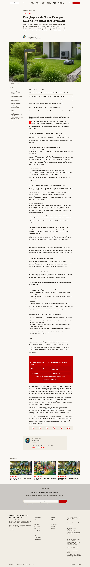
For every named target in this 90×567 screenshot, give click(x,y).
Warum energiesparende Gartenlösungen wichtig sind (16, 96)
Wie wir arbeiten (54, 524)
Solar (35, 535)
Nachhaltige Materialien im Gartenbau (16, 110)
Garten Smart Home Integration (47, 399)
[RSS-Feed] (10, 530)
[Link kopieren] (68, 428)
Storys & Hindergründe (61, 3)
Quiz (51, 522)
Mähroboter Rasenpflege (59, 418)
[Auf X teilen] (40, 428)
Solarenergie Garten (50, 408)
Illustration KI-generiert (14, 83)
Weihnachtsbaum (37, 539)
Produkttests (23, 2)
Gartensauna (36, 519)
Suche (69, 2)
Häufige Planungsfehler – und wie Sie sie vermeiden (17, 118)
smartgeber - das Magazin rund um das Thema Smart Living (19, 516)
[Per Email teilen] (61, 428)
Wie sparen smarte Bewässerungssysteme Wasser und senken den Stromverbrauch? (50, 110)
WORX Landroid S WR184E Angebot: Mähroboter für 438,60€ (45, 478)
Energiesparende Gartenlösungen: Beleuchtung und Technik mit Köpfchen (17, 91)
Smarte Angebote (49, 3)
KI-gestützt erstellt (38, 38)
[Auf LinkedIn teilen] (54, 428)
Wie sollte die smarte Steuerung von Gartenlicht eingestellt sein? (45, 107)
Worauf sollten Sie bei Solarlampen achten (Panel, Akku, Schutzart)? (45, 100)
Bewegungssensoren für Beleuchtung (58, 368)
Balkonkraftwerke (37, 517)
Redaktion (53, 517)
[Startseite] (14, 3)
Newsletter (76, 2)
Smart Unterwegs (38, 3)
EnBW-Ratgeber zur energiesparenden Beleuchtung (59, 159)
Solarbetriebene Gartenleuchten (39, 368)
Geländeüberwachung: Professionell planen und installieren (68, 478)
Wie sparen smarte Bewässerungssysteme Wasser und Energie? (15, 106)
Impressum (53, 528)
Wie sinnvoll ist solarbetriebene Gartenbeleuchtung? (15, 99)
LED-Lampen (34, 373)
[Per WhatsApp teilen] (33, 428)
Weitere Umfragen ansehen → (50, 379)
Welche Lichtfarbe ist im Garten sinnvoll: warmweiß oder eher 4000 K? (46, 103)
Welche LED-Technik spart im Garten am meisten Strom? (17, 103)
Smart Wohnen (44, 3)
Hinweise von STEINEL (42, 199)
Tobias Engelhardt (33, 34)
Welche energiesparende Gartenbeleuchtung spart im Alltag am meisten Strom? (48, 92)
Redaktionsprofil (35, 441)
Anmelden (62, 501)
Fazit (12, 120)
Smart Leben (32, 3)
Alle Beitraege (54, 519)
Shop (29, 2)
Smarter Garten (54, 3)
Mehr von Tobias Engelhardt (38, 447)
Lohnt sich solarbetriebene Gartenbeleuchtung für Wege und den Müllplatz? (47, 96)
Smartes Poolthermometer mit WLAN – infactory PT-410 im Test (20, 478)
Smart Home (25, 10)
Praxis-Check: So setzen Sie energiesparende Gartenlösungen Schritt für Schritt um (16, 114)
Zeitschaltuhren (56, 373)
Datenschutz (53, 530)
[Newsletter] (13, 530)
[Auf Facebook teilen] (47, 428)
